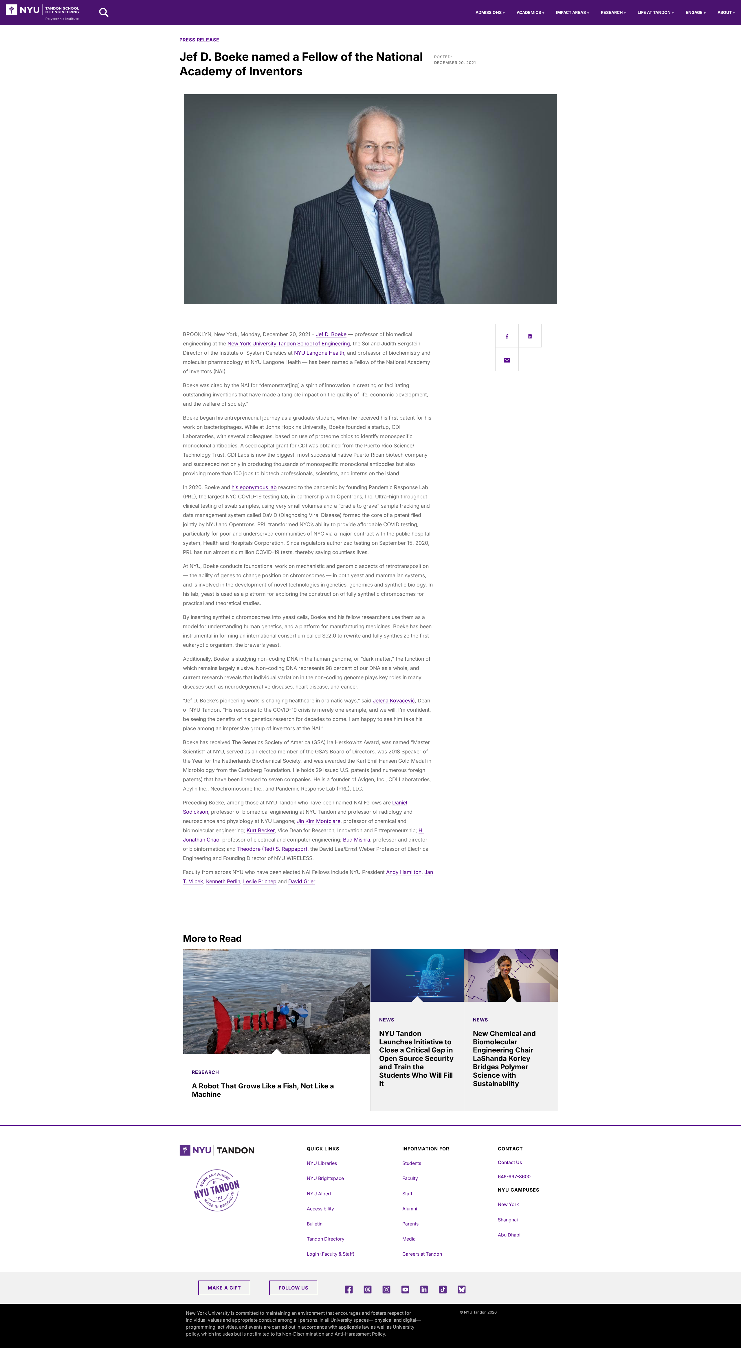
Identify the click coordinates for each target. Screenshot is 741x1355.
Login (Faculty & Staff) (331, 1254)
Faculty (410, 1178)
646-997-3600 (514, 1176)
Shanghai (508, 1220)
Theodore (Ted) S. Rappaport (272, 849)
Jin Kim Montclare (318, 821)
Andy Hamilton (403, 872)
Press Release (199, 40)
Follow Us (293, 1288)
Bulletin (314, 1224)
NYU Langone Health (319, 353)
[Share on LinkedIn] (530, 335)
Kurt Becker (261, 830)
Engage (696, 12)
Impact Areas (572, 12)
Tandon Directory (325, 1239)
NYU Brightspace (325, 1178)
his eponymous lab (254, 487)
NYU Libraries (322, 1163)
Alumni (409, 1209)
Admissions (490, 12)
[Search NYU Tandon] (104, 13)
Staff (407, 1193)
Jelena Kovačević (394, 700)
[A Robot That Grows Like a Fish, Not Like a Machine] (276, 1001)
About (726, 12)
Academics (530, 12)
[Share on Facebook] (507, 335)
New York (508, 1204)
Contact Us (510, 1162)
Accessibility (320, 1209)
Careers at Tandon (422, 1254)
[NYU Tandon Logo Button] (241, 1150)
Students (411, 1163)
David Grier (301, 881)
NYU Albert (319, 1193)
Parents (410, 1224)
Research (613, 12)
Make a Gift (224, 1288)
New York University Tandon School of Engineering (289, 343)
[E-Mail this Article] (507, 359)
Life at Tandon (656, 12)
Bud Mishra (356, 840)
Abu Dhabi (509, 1235)
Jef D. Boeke (331, 334)
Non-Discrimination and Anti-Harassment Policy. (334, 1334)
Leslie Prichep (259, 881)
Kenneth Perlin (223, 881)
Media (409, 1239)
